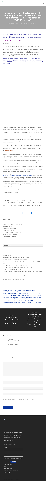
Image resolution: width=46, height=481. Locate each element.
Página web (5, 391)
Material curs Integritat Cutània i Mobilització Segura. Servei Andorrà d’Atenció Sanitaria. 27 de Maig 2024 (22, 262)
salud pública (5, 300)
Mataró (27, 297)
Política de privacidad (18, 458)
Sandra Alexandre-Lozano (13, 300)
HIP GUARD (19, 295)
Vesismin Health (30, 302)
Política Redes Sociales (8, 468)
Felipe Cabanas (39, 293)
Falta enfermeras (29, 293)
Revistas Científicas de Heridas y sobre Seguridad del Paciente (15, 222)
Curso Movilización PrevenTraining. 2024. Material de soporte (15, 275)
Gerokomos (12, 295)
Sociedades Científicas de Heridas (9, 236)
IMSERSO (39, 295)
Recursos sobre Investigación (8, 230)
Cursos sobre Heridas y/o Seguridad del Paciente (12, 232)
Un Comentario (34, 23)
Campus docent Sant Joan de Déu (11, 292)
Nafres (37, 297)
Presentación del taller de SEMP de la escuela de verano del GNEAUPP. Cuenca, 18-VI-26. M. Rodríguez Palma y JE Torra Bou (23, 254)
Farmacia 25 (34, 293)
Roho (38, 299)
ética (4, 304)
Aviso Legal (6, 466)
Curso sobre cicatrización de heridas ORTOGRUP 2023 (13, 279)
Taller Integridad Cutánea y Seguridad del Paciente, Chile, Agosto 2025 (16, 257)
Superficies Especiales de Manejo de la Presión (10, 302)
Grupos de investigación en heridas (9, 228)
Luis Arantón (23, 297)
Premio (31, 299)
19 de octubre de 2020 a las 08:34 (14, 340)
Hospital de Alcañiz (25, 295)
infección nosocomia (6, 297)
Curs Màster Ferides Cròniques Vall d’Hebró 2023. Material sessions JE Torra (17, 267)
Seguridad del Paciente (7, 226)
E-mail (5, 453)
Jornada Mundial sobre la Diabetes (15, 297)
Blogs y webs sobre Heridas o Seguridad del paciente (13, 224)
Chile (30, 291)
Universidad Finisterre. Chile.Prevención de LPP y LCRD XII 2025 (15, 259)
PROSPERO (34, 299)
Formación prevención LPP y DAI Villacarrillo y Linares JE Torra (15, 277)
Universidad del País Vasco (22, 302)
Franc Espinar (5, 295)
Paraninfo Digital (5, 299)
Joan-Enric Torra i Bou (13, 23)
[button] (43, 3)
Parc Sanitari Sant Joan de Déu (18, 299)
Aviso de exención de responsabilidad (11, 470)
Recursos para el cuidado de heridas (10, 234)
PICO (29, 299)
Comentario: (5, 361)
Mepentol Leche (32, 297)
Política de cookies (7, 472)
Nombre (5, 380)
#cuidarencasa (5, 290)
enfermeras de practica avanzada (9, 293)
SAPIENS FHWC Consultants (26, 300)
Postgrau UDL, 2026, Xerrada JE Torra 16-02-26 (12, 269)
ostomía (40, 297)
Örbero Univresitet (38, 302)
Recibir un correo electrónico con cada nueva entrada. (14, 402)
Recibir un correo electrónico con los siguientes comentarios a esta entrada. (19, 399)
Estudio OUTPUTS (19, 293)
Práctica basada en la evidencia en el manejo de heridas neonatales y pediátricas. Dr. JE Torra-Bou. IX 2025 (22, 272)
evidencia (24, 293)
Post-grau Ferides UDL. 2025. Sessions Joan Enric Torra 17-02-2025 (16, 265)
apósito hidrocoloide (11, 290)
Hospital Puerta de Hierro (34, 295)
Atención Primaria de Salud (28, 290)
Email (4, 386)
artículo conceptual (18, 290)
